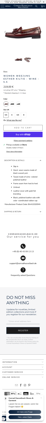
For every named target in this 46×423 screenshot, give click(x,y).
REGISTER (23, 330)
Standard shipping (11, 93)
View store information (14, 151)
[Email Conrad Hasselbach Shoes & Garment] (16, 385)
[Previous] (5, 32)
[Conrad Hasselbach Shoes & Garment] (23, 6)
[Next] (41, 32)
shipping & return (12, 211)
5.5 (6, 115)
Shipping (22, 90)
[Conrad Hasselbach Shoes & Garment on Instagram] (25, 385)
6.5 (18, 115)
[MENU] (1, 6)
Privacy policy (32, 341)
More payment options (23, 140)
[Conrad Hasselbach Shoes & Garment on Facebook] (21, 385)
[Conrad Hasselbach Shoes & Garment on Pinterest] (29, 385)
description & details (14, 160)
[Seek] (36, 6)
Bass (5, 71)
